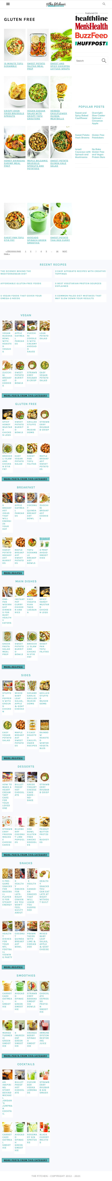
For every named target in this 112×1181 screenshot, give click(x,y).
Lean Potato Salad (44, 336)
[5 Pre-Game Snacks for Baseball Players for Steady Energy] (7, 877)
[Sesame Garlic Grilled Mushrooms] (32, 689)
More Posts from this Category (25, 395)
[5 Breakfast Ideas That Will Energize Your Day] (7, 502)
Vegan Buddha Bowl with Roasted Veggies (7, 342)
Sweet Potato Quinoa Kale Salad (59, 163)
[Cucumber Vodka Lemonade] (32, 1078)
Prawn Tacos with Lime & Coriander (31, 940)
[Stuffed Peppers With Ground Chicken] (7, 689)
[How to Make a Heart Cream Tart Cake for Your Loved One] (7, 781)
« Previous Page (13, 251)
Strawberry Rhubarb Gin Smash (44, 1087)
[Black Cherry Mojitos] (45, 1131)
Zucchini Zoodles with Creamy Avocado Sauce (32, 342)
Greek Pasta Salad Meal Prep (6, 649)
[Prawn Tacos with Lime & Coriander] (32, 930)
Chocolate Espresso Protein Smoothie (44, 1002)
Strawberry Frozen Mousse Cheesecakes (7, 837)
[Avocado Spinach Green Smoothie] (20, 990)
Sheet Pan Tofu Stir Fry (14, 238)
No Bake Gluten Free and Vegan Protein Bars (98, 153)
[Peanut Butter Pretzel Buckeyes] (45, 825)
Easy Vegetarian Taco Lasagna (32, 606)
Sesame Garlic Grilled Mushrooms (32, 698)
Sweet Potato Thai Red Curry (60, 238)
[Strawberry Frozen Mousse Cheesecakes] (7, 825)
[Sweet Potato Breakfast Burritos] (7, 546)
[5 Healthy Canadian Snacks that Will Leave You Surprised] (32, 877)
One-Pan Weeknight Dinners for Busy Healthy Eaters (7, 611)
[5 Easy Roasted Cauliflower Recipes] (32, 729)
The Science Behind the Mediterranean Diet (16, 272)
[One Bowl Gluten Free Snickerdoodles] (32, 825)
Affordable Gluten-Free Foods (21, 283)
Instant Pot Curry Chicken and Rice (20, 606)
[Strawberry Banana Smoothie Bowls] (32, 990)
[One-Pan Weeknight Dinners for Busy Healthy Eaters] (7, 596)
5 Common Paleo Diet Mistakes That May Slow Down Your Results (78, 297)
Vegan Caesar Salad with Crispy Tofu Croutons (36, 115)
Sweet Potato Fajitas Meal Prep (36, 66)
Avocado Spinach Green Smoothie (36, 240)
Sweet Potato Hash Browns (82, 136)
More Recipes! (13, 667)
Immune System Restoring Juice (44, 1038)
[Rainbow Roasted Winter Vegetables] (45, 729)
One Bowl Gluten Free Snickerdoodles (32, 837)
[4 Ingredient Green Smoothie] (20, 1029)
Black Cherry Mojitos (44, 1138)
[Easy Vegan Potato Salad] (45, 369)
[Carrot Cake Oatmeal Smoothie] (7, 990)
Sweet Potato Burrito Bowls (19, 377)
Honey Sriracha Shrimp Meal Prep (14, 163)
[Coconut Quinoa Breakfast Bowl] (32, 502)
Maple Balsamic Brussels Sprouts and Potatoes (37, 164)
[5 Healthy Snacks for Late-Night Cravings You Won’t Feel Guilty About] (20, 877)
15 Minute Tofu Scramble (13, 64)
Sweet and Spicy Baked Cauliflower (81, 115)
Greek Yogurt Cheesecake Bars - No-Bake (32, 792)
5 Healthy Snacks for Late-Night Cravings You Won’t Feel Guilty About (19, 897)
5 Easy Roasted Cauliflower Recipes (32, 739)
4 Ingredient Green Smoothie (20, 1039)
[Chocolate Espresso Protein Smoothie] (45, 990)
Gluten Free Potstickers (98, 136)
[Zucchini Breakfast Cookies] (7, 369)
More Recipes (13, 573)
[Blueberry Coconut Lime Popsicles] (20, 825)
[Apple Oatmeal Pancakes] (20, 330)
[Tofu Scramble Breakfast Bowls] (32, 546)
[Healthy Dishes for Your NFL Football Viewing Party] (7, 930)
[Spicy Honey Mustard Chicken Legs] (7, 418)
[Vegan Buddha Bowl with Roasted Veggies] (7, 330)
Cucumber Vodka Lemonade (32, 1087)
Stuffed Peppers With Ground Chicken (6, 702)
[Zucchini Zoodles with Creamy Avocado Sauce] (32, 330)
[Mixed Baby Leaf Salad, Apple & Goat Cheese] (20, 689)
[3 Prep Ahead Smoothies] (45, 546)
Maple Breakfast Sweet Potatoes (44, 462)
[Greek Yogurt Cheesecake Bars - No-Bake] (32, 781)
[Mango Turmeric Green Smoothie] (7, 1029)
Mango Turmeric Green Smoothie (7, 1039)
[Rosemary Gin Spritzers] (32, 1131)
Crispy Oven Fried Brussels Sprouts (14, 113)
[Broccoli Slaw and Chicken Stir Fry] (7, 452)
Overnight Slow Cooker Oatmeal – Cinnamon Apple (98, 118)
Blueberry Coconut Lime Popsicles (20, 836)
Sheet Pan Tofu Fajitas (31, 460)
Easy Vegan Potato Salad (44, 376)
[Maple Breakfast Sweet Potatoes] (45, 452)
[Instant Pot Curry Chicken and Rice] (20, 596)
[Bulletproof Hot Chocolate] (20, 781)
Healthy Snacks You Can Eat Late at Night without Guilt (45, 891)
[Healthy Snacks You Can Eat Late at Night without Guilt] (45, 877)
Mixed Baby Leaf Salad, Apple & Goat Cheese (19, 701)
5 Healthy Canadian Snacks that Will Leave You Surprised (32, 895)
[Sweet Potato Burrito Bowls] (20, 369)
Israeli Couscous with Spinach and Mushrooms (83, 153)
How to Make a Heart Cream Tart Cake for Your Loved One (7, 796)
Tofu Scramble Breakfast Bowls (32, 556)
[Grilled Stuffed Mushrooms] (32, 418)
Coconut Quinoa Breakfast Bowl (32, 512)
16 (57, 251)
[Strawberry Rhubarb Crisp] (32, 369)
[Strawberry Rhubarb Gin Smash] (45, 1078)
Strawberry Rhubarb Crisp (32, 376)
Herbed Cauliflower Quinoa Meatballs (58, 115)
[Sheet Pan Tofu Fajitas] (32, 452)
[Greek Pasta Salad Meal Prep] (7, 640)
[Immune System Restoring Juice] (45, 1029)
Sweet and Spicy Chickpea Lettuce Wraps (60, 66)
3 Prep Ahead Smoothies (44, 554)
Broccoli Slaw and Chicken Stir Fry (7, 462)
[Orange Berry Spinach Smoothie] (32, 1029)
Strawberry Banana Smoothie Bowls (32, 1000)
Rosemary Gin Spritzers (32, 1138)
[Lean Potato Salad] (45, 330)
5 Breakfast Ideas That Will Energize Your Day (7, 517)
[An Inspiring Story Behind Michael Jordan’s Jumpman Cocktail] (7, 1078)
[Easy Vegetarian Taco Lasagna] (32, 596)
